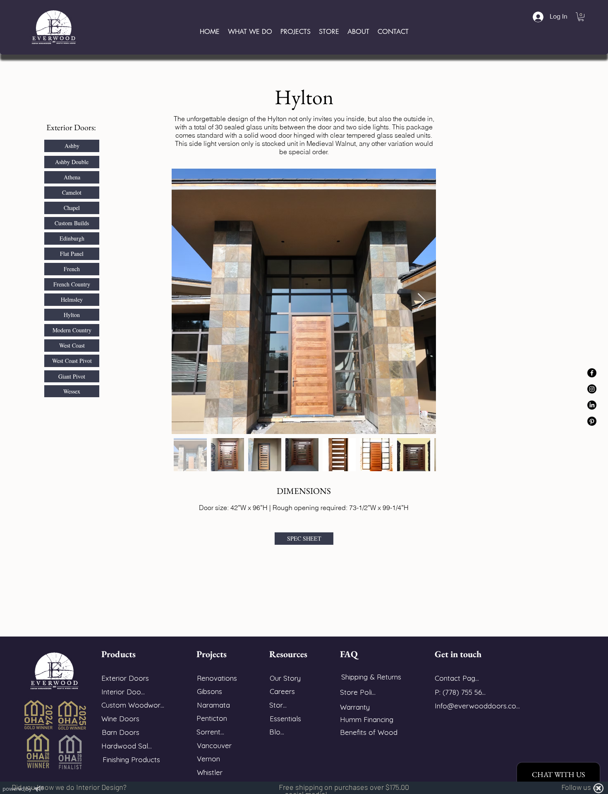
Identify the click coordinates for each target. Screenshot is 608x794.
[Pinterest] (591, 421)
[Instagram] (591, 388)
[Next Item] (421, 301)
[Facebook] (591, 372)
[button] (581, 16)
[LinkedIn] (591, 405)
